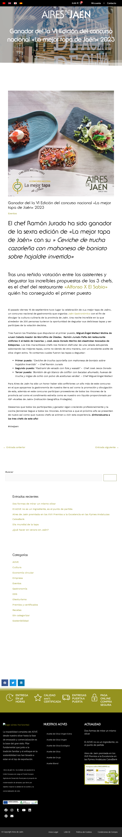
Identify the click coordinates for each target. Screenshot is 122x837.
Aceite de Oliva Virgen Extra (59, 734)
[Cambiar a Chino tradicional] (4, 3)
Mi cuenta (96, 3)
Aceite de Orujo (54, 757)
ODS (14, 594)
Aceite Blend (52, 763)
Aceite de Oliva (53, 751)
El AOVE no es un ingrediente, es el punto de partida (42, 509)
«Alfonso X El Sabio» (86, 287)
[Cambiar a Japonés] (15, 3)
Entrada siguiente (107, 447)
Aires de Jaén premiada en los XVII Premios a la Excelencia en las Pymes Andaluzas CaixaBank (100, 756)
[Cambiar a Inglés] (9, 3)
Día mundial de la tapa (25, 524)
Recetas (16, 610)
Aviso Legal (53, 832)
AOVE (15, 562)
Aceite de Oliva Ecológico (58, 746)
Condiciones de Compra (108, 832)
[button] (4, 682)
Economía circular (23, 572)
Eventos (12, 213)
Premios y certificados (25, 604)
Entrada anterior (14, 447)
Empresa (17, 578)
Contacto (111, 3)
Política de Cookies (84, 832)
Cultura (16, 567)
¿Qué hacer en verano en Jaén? (30, 529)
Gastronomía (19, 588)
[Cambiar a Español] (21, 3)
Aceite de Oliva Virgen (57, 740)
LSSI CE (67, 832)
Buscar (9, 472)
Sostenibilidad (20, 620)
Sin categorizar (21, 615)
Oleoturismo (19, 599)
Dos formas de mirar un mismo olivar (34, 503)
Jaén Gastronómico (79, 313)
